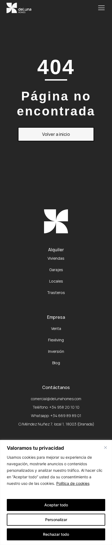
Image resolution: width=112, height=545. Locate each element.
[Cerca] (105, 448)
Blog (56, 362)
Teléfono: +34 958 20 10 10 (56, 407)
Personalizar (56, 519)
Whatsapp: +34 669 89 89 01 (56, 415)
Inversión (56, 351)
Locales (56, 281)
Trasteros (56, 292)
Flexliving (56, 339)
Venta (56, 328)
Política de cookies (72, 483)
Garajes (56, 269)
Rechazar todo (56, 534)
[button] (101, 8)
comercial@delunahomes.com (56, 398)
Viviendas (56, 258)
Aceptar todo (56, 505)
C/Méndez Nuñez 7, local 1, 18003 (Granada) (56, 424)
